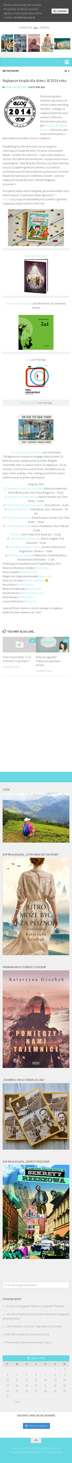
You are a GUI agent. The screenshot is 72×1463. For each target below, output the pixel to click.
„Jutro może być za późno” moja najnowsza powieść (34, 1326)
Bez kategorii (11, 70)
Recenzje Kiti (34, 588)
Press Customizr (54, 1452)
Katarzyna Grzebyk (16, 87)
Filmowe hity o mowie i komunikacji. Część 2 (29, 1342)
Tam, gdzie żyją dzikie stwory (26, 452)
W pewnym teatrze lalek (18, 303)
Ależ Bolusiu (33, 538)
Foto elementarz (28, 402)
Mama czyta (45, 576)
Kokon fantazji (25, 584)
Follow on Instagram (38, 1425)
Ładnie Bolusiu (18, 538)
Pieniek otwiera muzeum (18, 517)
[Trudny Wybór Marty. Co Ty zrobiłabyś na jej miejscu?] (19, 644)
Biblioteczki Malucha (33, 593)
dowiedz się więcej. (24, 17)
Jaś (28, 359)
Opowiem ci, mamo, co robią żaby (24, 488)
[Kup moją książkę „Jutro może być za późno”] (36, 954)
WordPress (28, 1452)
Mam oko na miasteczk (20, 555)
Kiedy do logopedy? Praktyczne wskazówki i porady (48, 661)
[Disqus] (36, 726)
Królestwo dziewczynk (17, 526)
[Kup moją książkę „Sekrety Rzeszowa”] (36, 1258)
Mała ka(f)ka (26, 597)
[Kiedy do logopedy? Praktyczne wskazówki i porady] (52, 644)
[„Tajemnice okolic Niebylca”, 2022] (36, 1148)
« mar (17, 1401)
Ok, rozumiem (60, 11)
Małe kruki (31, 601)
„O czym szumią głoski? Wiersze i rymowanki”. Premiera (35, 1306)
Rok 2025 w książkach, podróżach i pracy (27, 1334)
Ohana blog (42, 568)
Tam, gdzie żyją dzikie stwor (21, 496)
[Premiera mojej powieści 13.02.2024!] (36, 1067)
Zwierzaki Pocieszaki (36, 256)
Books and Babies (35, 580)
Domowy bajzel (29, 572)
